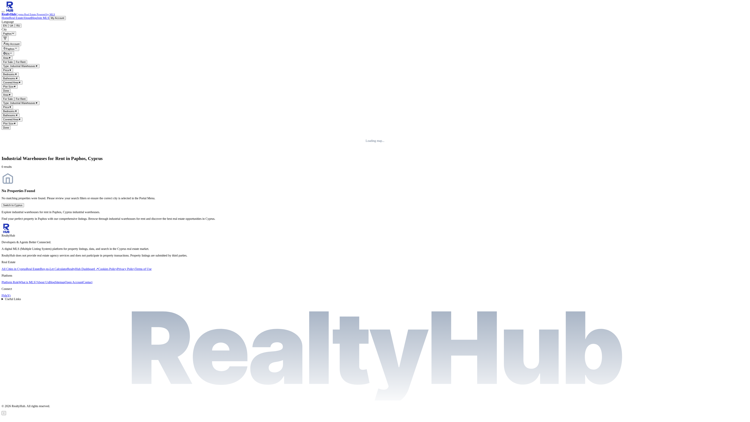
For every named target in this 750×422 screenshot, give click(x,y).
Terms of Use (143, 269)
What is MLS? (28, 282)
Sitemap (60, 282)
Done (6, 90)
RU (18, 25)
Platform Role (10, 282)
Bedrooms (10, 74)
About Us (43, 282)
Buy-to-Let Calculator (53, 269)
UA (11, 25)
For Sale (8, 62)
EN (5, 25)
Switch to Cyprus (12, 205)
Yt (9, 295)
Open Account (74, 282)
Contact (87, 282)
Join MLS (43, 18)
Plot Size (9, 86)
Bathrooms (10, 78)
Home (5, 18)
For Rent (21, 62)
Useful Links (13, 299)
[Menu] (3, 11)
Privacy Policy (126, 269)
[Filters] (5, 38)
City (4, 29)
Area (7, 57)
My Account (57, 18)
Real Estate (16, 18)
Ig (6, 295)
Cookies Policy (107, 269)
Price (7, 70)
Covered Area (12, 82)
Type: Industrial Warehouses (20, 66)
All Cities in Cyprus (14, 269)
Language (8, 21)
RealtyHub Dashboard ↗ (82, 269)
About (27, 18)
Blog (34, 18)
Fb (3, 295)
